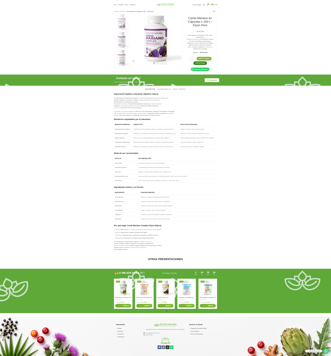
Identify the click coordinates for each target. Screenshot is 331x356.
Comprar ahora (200, 63)
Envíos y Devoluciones (197, 334)
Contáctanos (121, 337)
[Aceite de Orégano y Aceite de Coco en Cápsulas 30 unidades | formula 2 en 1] (123, 288)
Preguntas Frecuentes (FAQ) (198, 328)
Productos (122, 11)
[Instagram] (167, 347)
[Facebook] (159, 347)
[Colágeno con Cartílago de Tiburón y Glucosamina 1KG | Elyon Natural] (208, 288)
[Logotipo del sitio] (165, 4)
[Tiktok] (163, 347)
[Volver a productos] (214, 11)
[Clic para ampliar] (133, 61)
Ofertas (120, 328)
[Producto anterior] (212, 11)
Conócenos (121, 334)
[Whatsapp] (171, 347)
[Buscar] (204, 4)
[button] (123, 306)
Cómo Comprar (195, 331)
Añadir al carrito (204, 58)
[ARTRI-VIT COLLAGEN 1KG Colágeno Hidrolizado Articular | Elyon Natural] (165, 288)
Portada (116, 11)
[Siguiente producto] (216, 11)
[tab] (150, 88)
